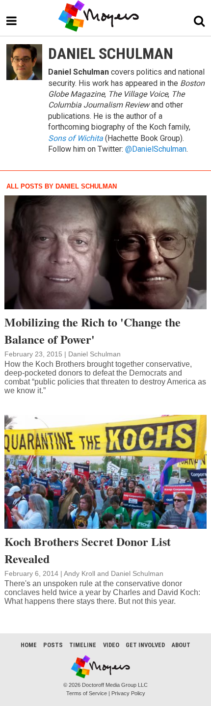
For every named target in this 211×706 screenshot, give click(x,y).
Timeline (82, 645)
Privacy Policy (128, 693)
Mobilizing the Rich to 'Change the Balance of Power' (92, 330)
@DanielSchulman (155, 149)
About (180, 645)
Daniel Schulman (94, 354)
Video (111, 645)
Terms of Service (86, 693)
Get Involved (145, 645)
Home (29, 645)
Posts (53, 645)
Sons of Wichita (75, 138)
